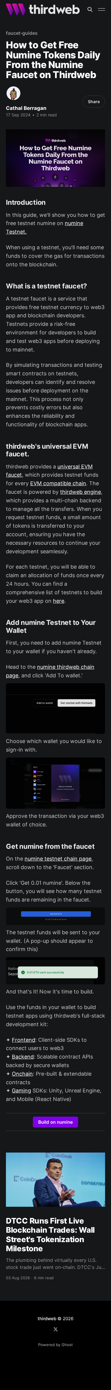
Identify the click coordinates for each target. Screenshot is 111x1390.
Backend (23, 1057)
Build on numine (55, 1122)
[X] (55, 1329)
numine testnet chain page (58, 859)
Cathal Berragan (26, 108)
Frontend (23, 1040)
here (58, 601)
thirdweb (47, 1318)
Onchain (22, 1074)
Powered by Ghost (55, 1344)
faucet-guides (22, 33)
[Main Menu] (101, 9)
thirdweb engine (80, 492)
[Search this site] (90, 9)
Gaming (21, 1090)
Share (94, 101)
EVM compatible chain (58, 483)
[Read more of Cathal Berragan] (13, 93)
